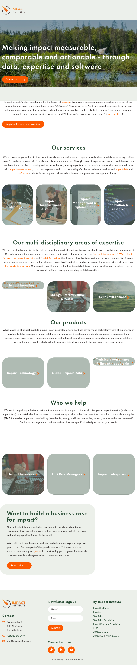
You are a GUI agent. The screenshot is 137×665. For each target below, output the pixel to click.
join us (38, 551)
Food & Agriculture (51, 258)
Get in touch (13, 79)
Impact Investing (26, 258)
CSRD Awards (112, 636)
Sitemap (69, 660)
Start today (17, 565)
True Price (98, 616)
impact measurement (21, 169)
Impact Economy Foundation (107, 624)
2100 (95, 628)
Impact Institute (101, 608)
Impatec (66, 102)
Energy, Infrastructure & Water (109, 254)
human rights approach (17, 266)
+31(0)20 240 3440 (16, 636)
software (23, 173)
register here (115, 114)
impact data (122, 169)
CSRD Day (98, 636)
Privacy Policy (57, 660)
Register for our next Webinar (23, 124)
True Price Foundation (103, 620)
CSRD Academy (100, 632)
